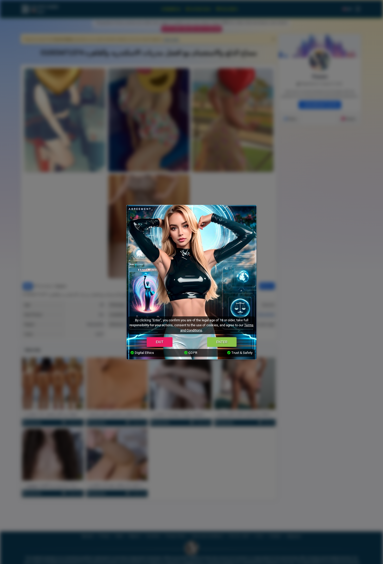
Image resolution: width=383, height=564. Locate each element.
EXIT (159, 342)
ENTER (221, 342)
